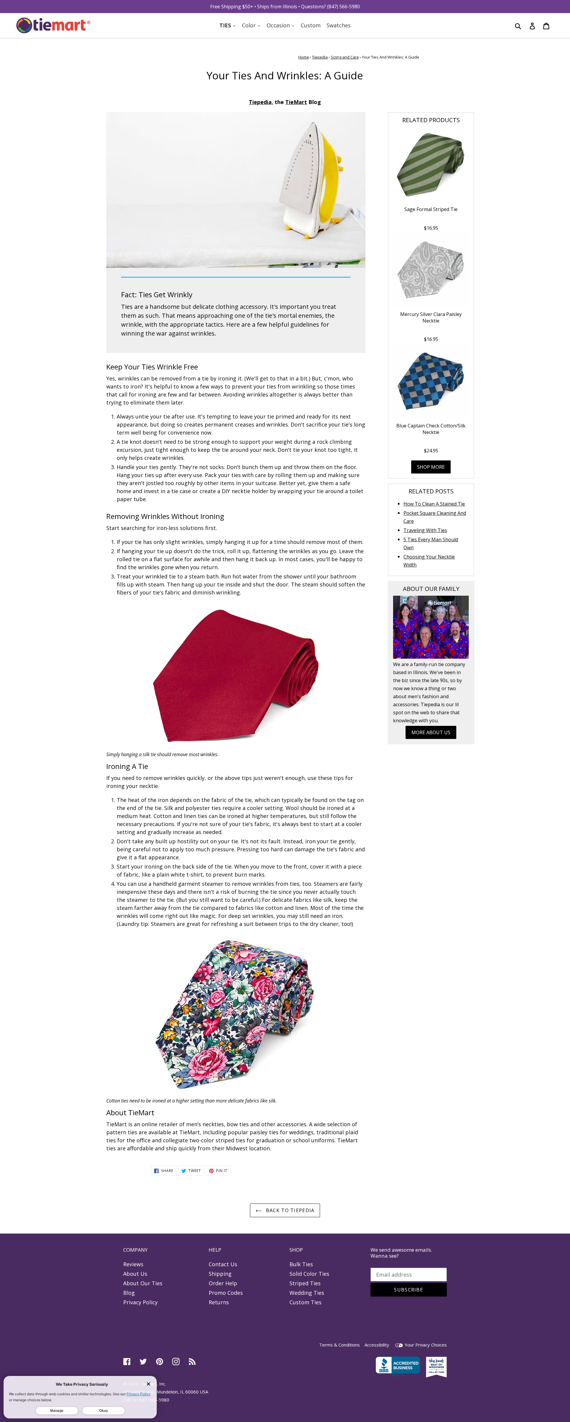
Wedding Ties (306, 1292)
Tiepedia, (261, 102)
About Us (135, 1273)
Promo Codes (226, 1292)
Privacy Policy (140, 1302)
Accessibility (377, 1345)
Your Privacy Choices (425, 1345)
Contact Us (223, 1264)
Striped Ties (305, 1283)
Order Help (223, 1283)
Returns (219, 1302)
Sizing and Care (345, 57)
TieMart (296, 102)
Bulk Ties (301, 1264)
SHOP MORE (431, 467)
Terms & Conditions (339, 1345)
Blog (129, 1292)
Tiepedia (320, 57)
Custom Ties (305, 1302)
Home (303, 57)
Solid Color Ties (309, 1273)
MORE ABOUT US (430, 732)
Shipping (220, 1273)
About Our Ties (142, 1283)
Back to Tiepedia (290, 1210)
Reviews (133, 1264)
